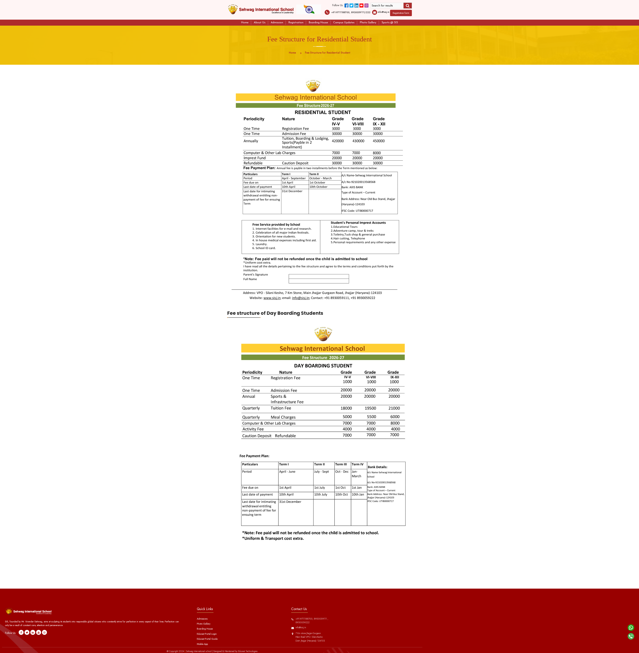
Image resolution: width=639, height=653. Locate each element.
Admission (277, 22)
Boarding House (318, 22)
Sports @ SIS (390, 22)
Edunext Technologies (248, 651)
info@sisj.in (383, 12)
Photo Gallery (368, 22)
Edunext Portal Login (207, 634)
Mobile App (202, 644)
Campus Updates (343, 22)
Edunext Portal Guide (207, 639)
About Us (259, 22)
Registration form (401, 13)
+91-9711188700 (340, 12)
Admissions (202, 618)
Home (244, 22)
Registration (295, 22)
